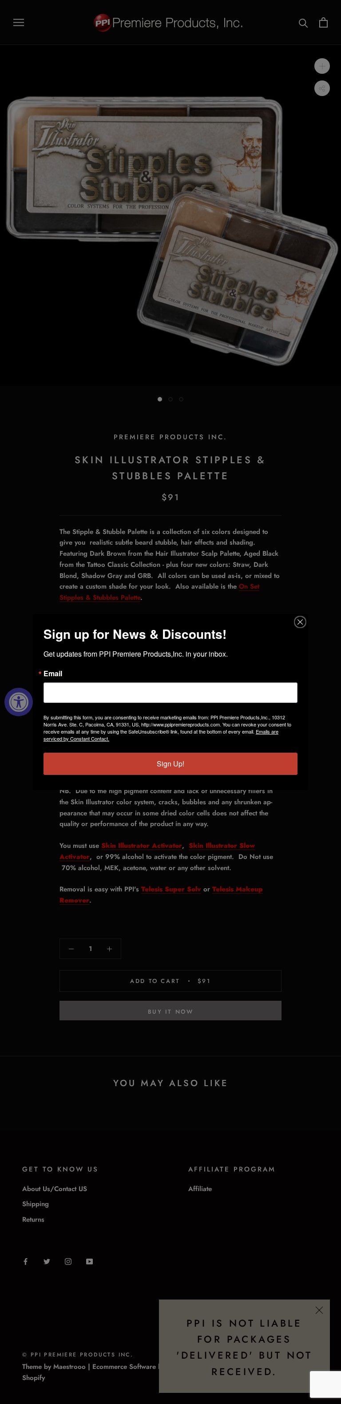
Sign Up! (170, 763)
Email (53, 673)
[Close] (300, 622)
